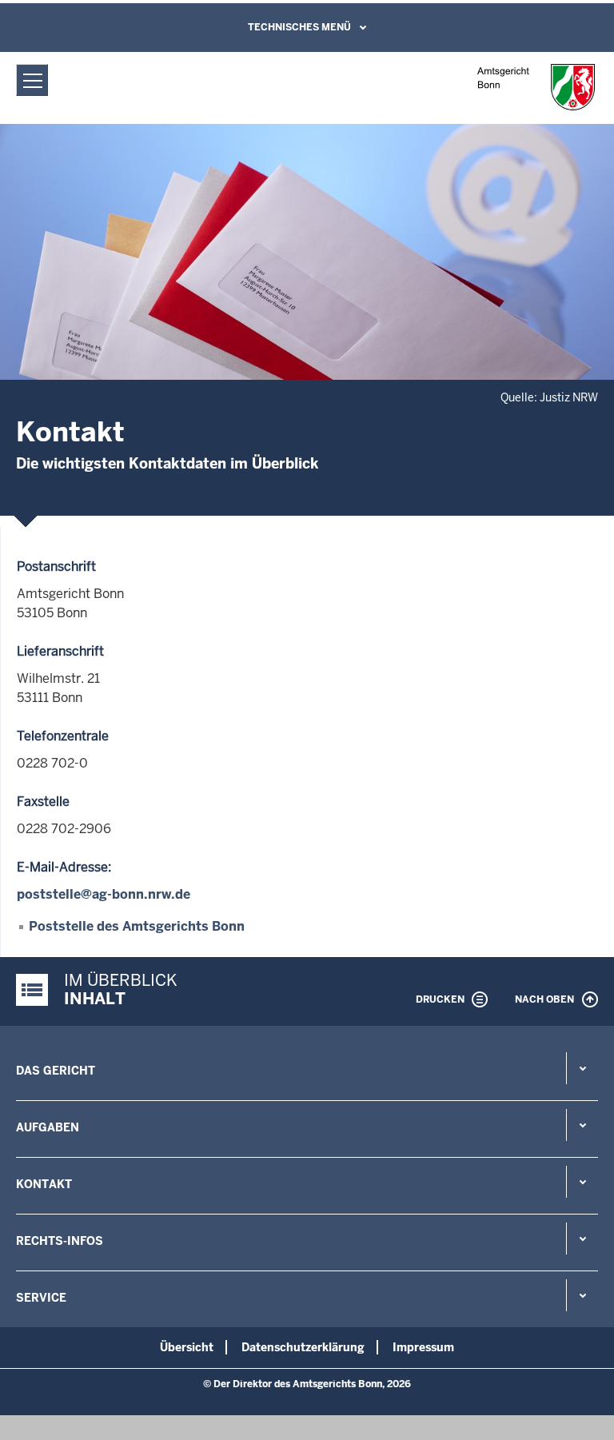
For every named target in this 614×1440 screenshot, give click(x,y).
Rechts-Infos (59, 1241)
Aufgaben (47, 1127)
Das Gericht (55, 1070)
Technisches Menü (299, 27)
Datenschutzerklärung (303, 1347)
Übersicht (186, 1347)
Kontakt (44, 1184)
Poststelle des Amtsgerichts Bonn (137, 926)
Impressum (423, 1347)
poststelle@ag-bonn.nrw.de (103, 894)
